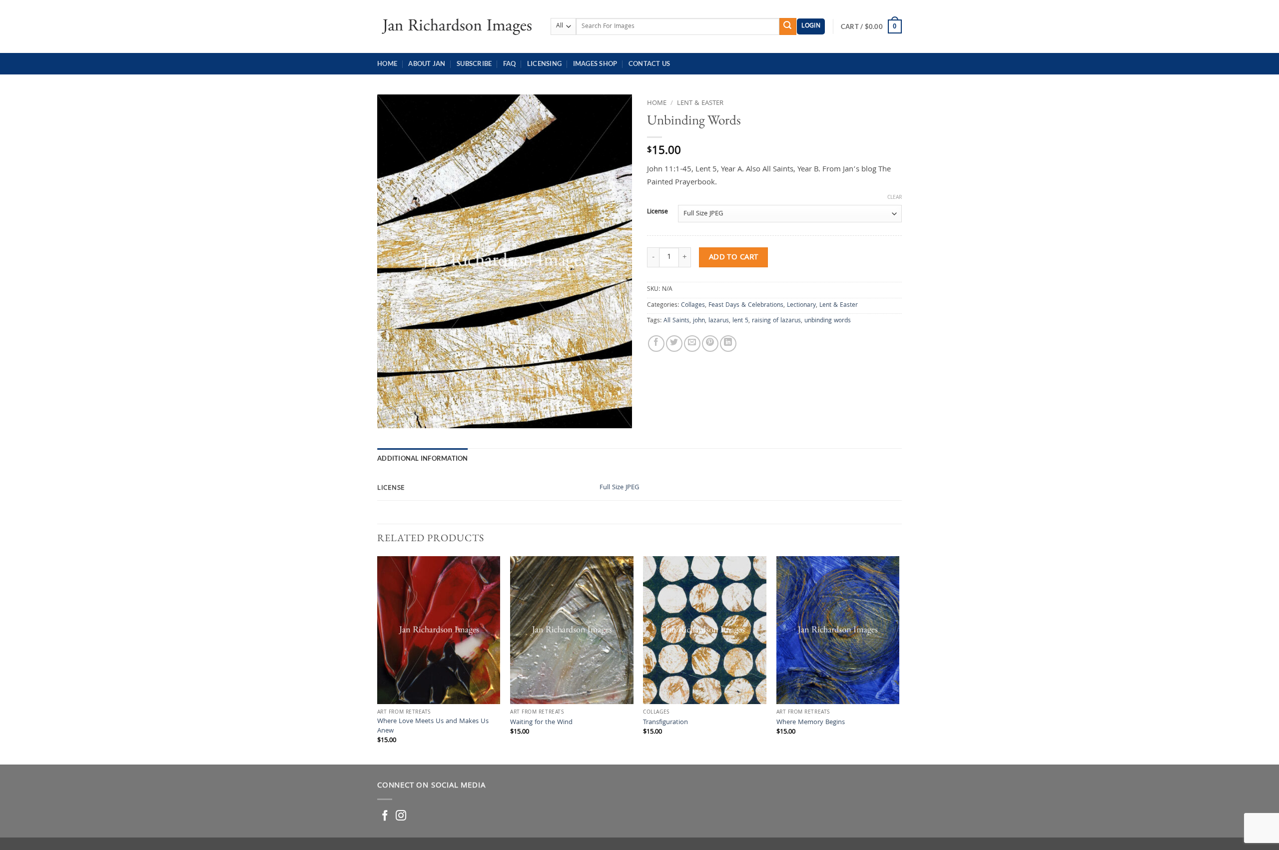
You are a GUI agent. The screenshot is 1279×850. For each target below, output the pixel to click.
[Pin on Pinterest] (710, 343)
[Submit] (787, 26)
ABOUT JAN (426, 63)
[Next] (898, 659)
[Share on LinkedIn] (728, 343)
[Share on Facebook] (656, 343)
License (657, 212)
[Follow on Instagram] (401, 816)
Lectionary (801, 305)
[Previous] (377, 659)
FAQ (509, 63)
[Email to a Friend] (692, 343)
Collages (693, 305)
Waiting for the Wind (541, 723)
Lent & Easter (700, 103)
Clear (894, 197)
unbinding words (827, 321)
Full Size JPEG (620, 488)
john (699, 321)
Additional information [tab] (422, 458)
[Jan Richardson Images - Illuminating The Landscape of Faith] (456, 26)
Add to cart (733, 257)
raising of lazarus (776, 321)
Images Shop (595, 63)
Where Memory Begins (810, 723)
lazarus (718, 321)
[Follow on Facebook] (385, 816)
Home (387, 63)
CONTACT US (649, 63)
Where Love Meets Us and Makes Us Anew (433, 727)
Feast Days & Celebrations (745, 305)
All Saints (676, 321)
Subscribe (474, 63)
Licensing (544, 63)
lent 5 (740, 321)
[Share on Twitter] (674, 343)
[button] (811, 26)
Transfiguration (665, 723)
